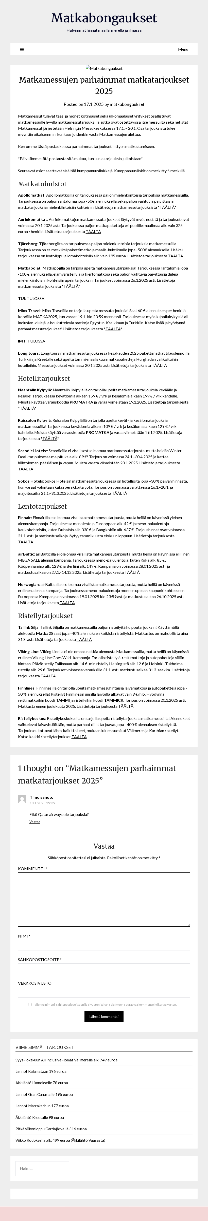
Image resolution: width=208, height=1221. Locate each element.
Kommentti (32, 868)
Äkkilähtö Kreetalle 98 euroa (39, 1117)
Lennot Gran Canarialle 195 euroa (44, 1094)
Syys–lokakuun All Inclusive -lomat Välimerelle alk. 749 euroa (66, 1060)
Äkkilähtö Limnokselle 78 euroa (41, 1082)
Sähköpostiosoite (40, 959)
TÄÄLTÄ (167, 207)
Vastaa (34, 821)
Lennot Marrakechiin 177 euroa (42, 1105)
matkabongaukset (127, 104)
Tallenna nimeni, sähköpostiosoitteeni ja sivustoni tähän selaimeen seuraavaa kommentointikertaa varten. (105, 1004)
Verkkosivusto (34, 983)
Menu (183, 49)
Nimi (24, 935)
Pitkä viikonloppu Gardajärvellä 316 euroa (51, 1129)
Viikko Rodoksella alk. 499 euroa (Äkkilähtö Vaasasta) (60, 1140)
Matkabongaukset (104, 18)
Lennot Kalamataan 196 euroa (40, 1071)
